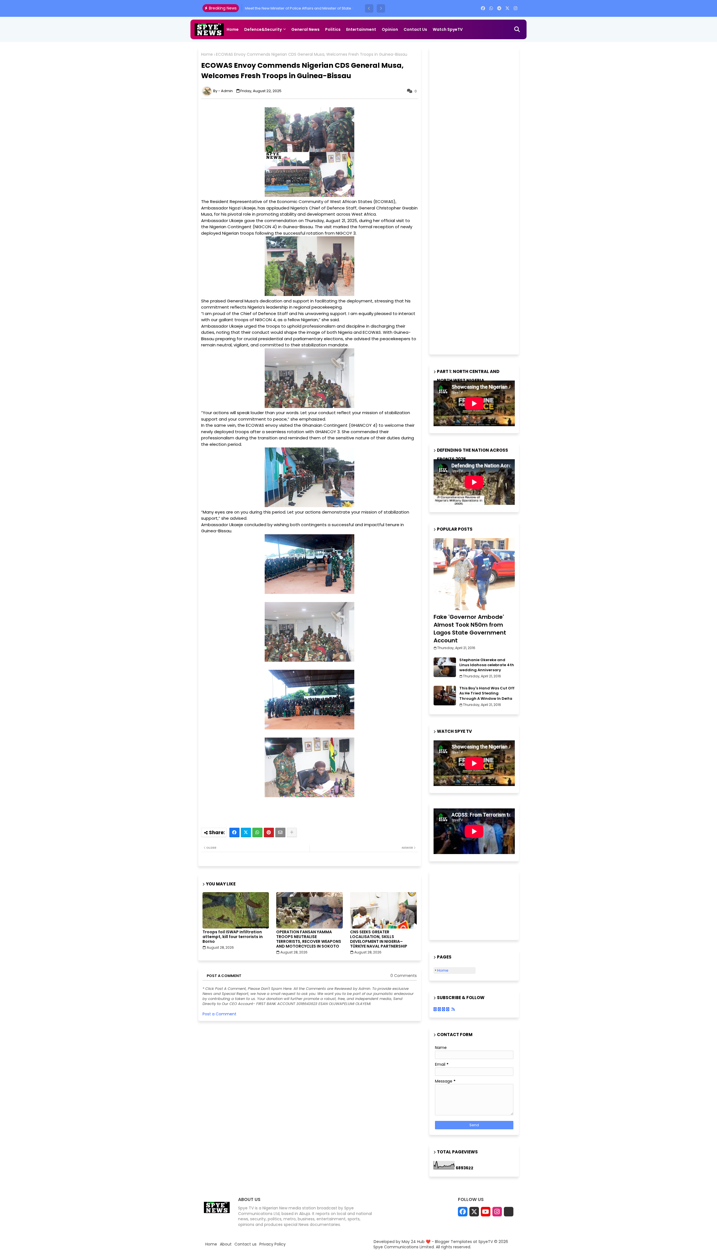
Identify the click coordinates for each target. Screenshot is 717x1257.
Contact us (415, 29)
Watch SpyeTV (448, 29)
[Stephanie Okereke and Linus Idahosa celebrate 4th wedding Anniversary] (445, 667)
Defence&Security (263, 29)
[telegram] (499, 8)
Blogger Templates (453, 1241)
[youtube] (485, 1211)
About (226, 1244)
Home (233, 29)
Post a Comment (219, 1014)
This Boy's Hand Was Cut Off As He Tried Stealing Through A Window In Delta (487, 693)
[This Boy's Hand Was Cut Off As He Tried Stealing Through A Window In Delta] (445, 695)
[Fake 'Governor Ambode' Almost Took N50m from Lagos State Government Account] (474, 574)
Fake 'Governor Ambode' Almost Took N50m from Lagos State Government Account (470, 628)
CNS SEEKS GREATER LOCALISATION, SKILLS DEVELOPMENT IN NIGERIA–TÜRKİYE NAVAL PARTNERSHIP (378, 939)
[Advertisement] (476, 200)
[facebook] (482, 8)
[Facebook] (234, 832)
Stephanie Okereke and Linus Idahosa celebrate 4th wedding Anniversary (486, 665)
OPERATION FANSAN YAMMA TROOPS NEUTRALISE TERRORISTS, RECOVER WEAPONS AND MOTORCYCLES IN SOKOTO (308, 939)
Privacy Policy (272, 1244)
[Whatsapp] (257, 832)
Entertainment (361, 29)
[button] (369, 8)
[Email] (280, 832)
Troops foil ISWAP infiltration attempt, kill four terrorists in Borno (232, 937)
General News (305, 29)
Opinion (390, 29)
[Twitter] (246, 832)
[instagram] (515, 8)
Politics (333, 29)
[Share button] (292, 832)
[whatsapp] (491, 8)
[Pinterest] (269, 832)
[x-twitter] (507, 8)
